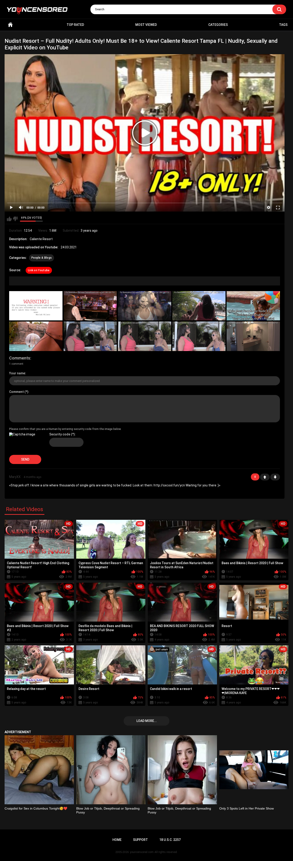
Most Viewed (146, 25)
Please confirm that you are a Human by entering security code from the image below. (65, 429)
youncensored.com (142, 852)
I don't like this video (15, 219)
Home (10, 25)
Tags (283, 25)
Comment (16, 392)
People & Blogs (41, 257)
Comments (19, 358)
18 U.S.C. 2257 (170, 840)
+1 (265, 477)
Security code (59, 434)
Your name (17, 373)
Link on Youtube (39, 270)
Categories (218, 25)
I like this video (9, 219)
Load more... (146, 721)
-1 (275, 477)
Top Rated (75, 25)
